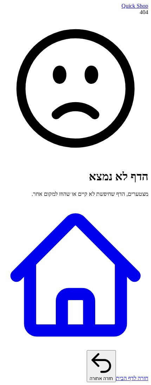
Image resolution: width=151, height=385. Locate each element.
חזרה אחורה (101, 378)
